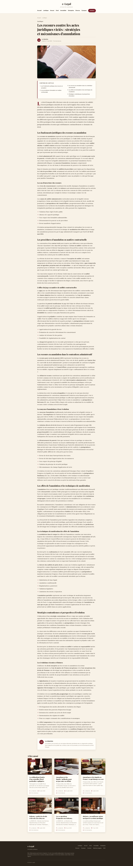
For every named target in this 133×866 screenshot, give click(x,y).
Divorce (78, 10)
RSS (104, 848)
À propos (84, 10)
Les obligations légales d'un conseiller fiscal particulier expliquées (37, 779)
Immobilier (63, 10)
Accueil (39, 10)
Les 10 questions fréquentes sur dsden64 (64, 817)
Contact (92, 10)
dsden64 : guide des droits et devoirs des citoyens (38, 817)
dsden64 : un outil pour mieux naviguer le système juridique (93, 817)
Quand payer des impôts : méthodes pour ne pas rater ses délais (64, 779)
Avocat (52, 10)
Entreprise (71, 10)
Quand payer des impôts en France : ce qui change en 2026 (93, 778)
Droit (57, 10)
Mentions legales (97, 848)
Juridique (45, 10)
